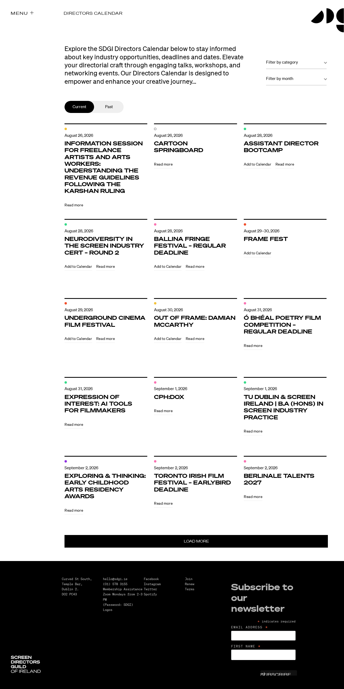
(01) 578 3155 (115, 584)
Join (188, 579)
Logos (107, 609)
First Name (246, 646)
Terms (189, 589)
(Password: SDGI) (118, 604)
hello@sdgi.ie (115, 579)
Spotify (150, 594)
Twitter (150, 589)
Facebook (151, 579)
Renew (189, 584)
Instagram (152, 584)
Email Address (249, 627)
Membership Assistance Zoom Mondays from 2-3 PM (122, 594)
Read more (73, 204)
